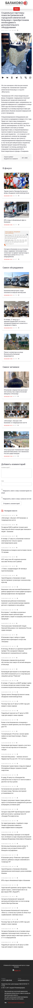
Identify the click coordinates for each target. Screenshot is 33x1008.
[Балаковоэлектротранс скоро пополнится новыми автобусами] (16, 280)
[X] (21, 77)
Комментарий (5, 467)
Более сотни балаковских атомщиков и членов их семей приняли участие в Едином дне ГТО (15, 724)
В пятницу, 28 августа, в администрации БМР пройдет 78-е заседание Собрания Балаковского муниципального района (16, 651)
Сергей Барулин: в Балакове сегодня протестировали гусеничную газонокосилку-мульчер (16, 580)
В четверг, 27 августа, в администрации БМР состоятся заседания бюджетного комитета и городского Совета (15, 322)
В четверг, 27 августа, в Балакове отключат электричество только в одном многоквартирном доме (15, 541)
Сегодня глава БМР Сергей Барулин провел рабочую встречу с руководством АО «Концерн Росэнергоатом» (15, 814)
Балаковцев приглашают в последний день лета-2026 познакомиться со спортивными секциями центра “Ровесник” (15, 674)
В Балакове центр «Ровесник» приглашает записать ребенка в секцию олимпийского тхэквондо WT (15, 860)
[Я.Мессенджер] (2, 77)
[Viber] (25, 77)
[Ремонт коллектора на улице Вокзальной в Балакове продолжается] (16, 342)
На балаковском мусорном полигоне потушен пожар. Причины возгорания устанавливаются (13, 791)
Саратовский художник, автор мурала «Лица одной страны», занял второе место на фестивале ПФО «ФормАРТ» (16, 890)
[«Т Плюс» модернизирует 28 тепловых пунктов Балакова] (16, 566)
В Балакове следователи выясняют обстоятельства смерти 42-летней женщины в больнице (16, 392)
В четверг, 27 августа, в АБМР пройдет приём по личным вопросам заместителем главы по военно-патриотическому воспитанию (16, 685)
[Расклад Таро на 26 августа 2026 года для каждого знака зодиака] (17, 919)
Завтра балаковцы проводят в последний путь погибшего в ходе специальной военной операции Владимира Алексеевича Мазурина (16, 837)
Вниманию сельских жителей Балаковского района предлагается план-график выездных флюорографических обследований (16, 591)
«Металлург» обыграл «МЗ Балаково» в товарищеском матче (15, 422)
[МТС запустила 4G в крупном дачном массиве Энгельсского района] (16, 556)
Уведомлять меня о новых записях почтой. (17, 499)
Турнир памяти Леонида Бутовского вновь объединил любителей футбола (16, 192)
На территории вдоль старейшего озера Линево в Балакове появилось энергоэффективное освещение (14, 825)
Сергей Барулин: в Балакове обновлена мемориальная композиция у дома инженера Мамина (16, 871)
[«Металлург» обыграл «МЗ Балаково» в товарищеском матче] (16, 410)
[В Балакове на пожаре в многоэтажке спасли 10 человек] (16, 547)
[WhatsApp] (30, 77)
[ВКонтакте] (7, 77)
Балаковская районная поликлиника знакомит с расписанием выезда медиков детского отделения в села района (15, 603)
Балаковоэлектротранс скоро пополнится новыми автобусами (15, 291)
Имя (2, 481)
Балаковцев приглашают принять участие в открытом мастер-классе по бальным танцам (16, 747)
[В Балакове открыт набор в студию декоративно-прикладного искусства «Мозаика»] (16, 634)
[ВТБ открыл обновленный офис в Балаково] (16, 210)
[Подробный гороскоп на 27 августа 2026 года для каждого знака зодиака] (17, 710)
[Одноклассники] (11, 77)
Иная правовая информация (16, 1002)
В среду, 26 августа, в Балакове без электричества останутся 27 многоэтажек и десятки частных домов (16, 779)
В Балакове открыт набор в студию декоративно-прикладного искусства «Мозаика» (13, 639)
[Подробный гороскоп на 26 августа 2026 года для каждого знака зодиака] (17, 942)
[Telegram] (16, 77)
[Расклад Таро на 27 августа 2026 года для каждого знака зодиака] (17, 701)
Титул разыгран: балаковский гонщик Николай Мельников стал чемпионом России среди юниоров (16, 451)
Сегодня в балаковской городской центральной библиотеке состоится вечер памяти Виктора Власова (15, 901)
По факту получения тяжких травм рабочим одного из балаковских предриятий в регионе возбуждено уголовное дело (16, 802)
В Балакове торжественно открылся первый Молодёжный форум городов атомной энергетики (16, 768)
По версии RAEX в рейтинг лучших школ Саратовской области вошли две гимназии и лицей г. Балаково (16, 529)
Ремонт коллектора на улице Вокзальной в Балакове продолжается (13, 354)
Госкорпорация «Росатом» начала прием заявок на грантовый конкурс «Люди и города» (15, 736)
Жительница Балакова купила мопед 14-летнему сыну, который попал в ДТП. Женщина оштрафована (14, 848)
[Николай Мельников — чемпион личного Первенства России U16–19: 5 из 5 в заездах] (17, 754)
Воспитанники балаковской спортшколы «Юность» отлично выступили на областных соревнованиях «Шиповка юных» (16, 912)
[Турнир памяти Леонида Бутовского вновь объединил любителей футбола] (16, 181)
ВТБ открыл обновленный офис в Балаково (15, 880)
